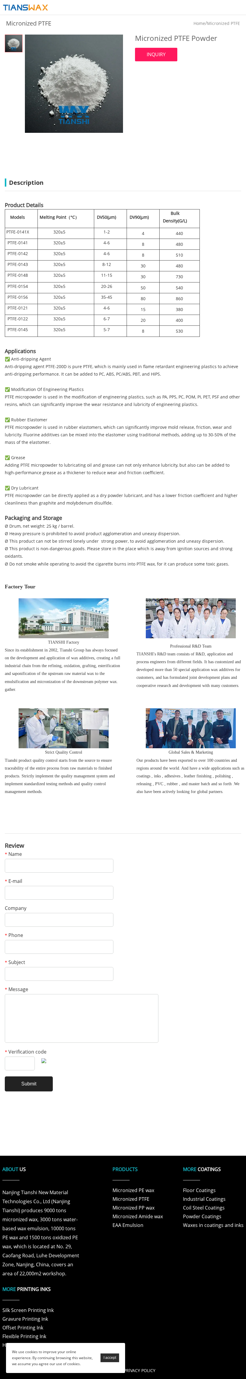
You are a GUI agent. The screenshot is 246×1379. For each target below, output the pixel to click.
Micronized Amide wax (137, 1216)
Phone (14, 935)
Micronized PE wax (133, 1190)
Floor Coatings (199, 1190)
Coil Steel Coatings (204, 1207)
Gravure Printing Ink (25, 1319)
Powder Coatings (202, 1216)
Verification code (25, 1052)
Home (199, 23)
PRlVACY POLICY (139, 1370)
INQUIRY (156, 54)
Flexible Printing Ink (24, 1336)
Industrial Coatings (204, 1199)
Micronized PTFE (223, 23)
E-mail (13, 881)
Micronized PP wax (133, 1207)
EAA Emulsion (127, 1225)
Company (15, 908)
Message (16, 990)
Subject (15, 963)
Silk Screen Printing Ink (28, 1310)
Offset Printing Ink (22, 1327)
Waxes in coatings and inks (213, 1225)
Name (13, 854)
